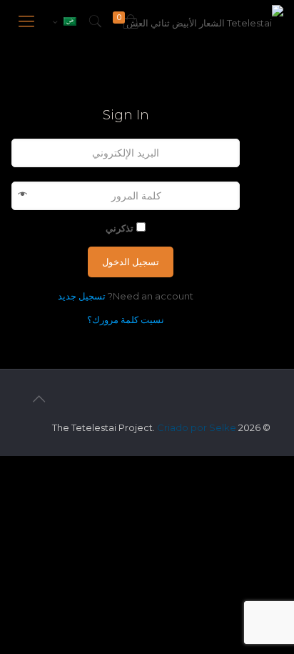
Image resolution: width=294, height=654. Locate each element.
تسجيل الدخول (130, 261)
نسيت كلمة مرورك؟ (125, 319)
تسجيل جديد (82, 296)
